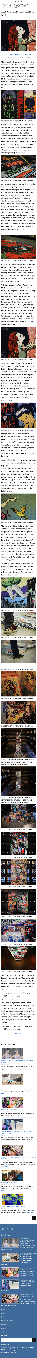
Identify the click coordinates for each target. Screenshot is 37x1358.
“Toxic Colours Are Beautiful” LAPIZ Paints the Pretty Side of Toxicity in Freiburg (27, 1282)
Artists (23, 57)
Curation (3, 1328)
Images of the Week (7, 1320)
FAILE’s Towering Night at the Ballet (18, 54)
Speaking (4, 1335)
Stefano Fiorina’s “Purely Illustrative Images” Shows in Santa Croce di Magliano (27, 1296)
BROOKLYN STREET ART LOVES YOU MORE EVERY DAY (21, 6)
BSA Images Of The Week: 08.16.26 (9, 1182)
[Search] (34, 1218)
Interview (28, 57)
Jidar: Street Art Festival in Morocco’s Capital (13, 1206)
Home (3, 1309)
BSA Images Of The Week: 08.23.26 (9, 1109)
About (3, 1313)
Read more (18, 1033)
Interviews (4, 1317)
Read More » (5, 1070)
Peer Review (4, 1324)
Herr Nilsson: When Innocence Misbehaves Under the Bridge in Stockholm (27, 1240)
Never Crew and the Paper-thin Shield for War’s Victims (15, 1086)
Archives (3, 1332)
